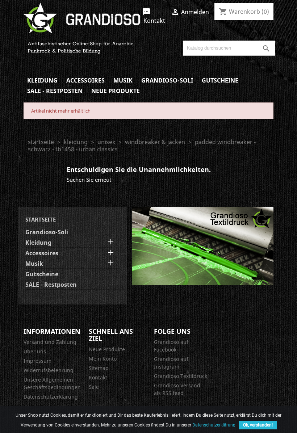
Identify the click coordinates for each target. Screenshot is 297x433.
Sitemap (99, 368)
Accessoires (85, 80)
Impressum (37, 360)
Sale (94, 386)
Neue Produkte (115, 91)
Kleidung (42, 80)
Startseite (40, 219)
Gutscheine (220, 80)
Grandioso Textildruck (180, 376)
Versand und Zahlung (50, 342)
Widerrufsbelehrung (49, 370)
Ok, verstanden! (258, 425)
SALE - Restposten (55, 91)
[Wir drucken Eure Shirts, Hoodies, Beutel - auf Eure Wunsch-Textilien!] (202, 245)
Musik (123, 80)
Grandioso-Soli (167, 80)
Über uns (35, 351)
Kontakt (153, 16)
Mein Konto (103, 358)
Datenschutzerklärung (51, 396)
